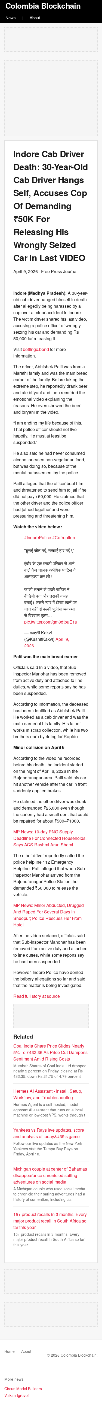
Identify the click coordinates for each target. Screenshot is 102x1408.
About (35, 17)
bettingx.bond (36, 349)
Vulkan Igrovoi (16, 1395)
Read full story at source (36, 996)
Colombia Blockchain (43, 5)
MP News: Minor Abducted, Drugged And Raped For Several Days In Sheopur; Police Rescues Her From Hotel (48, 915)
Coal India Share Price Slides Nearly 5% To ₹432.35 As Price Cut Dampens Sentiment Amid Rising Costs (50, 1052)
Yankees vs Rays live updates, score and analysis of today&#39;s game (48, 1133)
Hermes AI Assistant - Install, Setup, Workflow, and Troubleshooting (47, 1094)
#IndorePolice (37, 537)
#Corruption (63, 537)
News (10, 17)
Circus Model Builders (23, 1388)
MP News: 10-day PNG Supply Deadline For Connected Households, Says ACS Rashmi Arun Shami (49, 838)
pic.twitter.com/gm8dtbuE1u (50, 622)
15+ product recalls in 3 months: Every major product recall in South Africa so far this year (50, 1220)
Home (9, 1351)
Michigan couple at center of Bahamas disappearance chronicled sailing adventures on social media (50, 1175)
